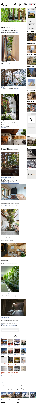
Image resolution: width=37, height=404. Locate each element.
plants (12, 295)
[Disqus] (13, 383)
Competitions (25, 6)
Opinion (20, 4)
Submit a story (19, 400)
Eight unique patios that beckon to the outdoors (31, 28)
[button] (35, 7)
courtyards (17, 294)
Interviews (15, 334)
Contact (18, 402)
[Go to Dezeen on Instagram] (32, 4)
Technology (15, 5)
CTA (16, 123)
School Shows (26, 5)
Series (19, 3)
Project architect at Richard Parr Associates (31, 126)
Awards (25, 3)
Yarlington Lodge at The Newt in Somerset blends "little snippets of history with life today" (31, 20)
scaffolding (16, 88)
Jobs (2, 400)
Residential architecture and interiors (10, 325)
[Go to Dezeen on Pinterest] (31, 4)
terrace (16, 259)
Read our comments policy (9, 375)
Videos (20, 5)
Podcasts (20, 6)
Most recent (33, 9)
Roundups (15, 325)
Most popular (29, 9)
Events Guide (25, 4)
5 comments (2, 334)
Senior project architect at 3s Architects (32, 132)
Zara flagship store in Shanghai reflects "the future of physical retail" (32, 27)
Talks (15, 335)
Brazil (9, 148)
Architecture (8, 399)
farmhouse (5, 239)
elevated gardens (5, 178)
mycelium (5, 205)
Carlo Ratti (4, 237)
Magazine (15, 3)
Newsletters (15, 336)
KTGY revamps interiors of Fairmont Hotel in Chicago (31, 24)
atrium (2, 123)
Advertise (18, 401)
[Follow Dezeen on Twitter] (34, 4)
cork (14, 318)
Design (7, 400)
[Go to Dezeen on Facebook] (33, 4)
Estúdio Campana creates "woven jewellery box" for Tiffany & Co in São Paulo (31, 22)
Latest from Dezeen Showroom (5, 356)
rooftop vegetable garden (10, 65)
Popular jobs (29, 114)
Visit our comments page (3, 375)
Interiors (15, 4)
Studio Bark (2, 318)
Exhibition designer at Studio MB (32, 128)
